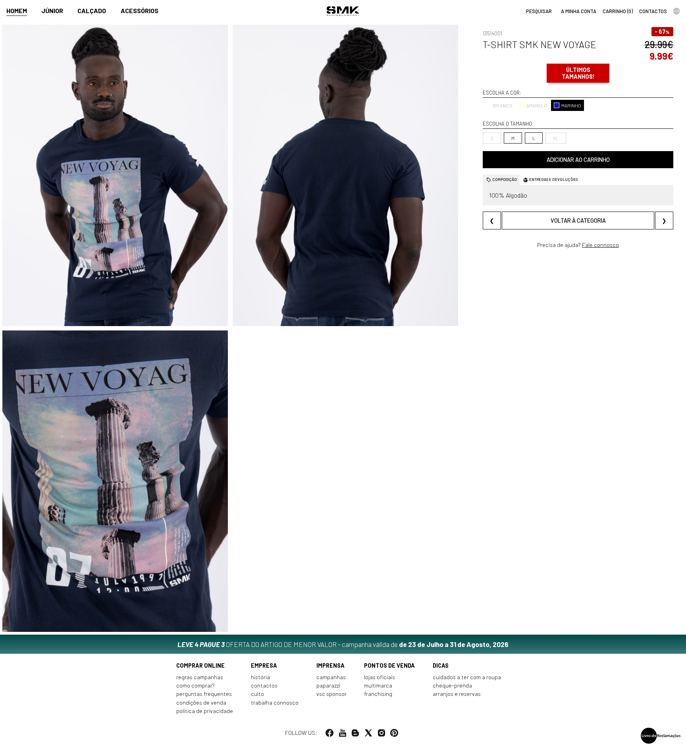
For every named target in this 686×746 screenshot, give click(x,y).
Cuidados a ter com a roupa (467, 677)
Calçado (91, 10)
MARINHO (571, 105)
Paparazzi (328, 685)
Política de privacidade (204, 710)
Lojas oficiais (379, 677)
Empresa (264, 665)
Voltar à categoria (578, 220)
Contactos (264, 685)
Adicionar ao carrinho (578, 159)
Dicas (441, 665)
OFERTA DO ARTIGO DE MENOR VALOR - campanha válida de (343, 644)
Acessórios (139, 10)
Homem (16, 10)
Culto (257, 693)
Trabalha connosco (275, 702)
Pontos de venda (389, 665)
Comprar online (200, 665)
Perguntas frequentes (204, 693)
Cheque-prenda (452, 685)
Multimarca (378, 685)
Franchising (378, 693)
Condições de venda (201, 702)
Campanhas (331, 677)
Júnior (52, 10)
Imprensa (330, 665)
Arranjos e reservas (457, 693)
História (260, 677)
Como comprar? (195, 685)
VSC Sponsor (331, 693)
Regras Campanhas (199, 677)
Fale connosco (600, 244)
